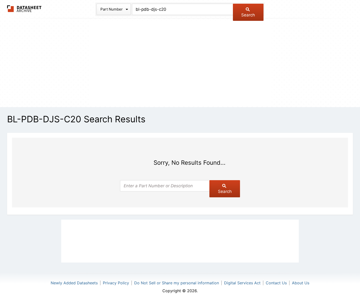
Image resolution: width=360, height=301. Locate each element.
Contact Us (276, 282)
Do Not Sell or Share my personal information (176, 282)
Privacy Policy (116, 282)
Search (248, 15)
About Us (300, 282)
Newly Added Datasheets (74, 282)
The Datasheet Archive (24, 8)
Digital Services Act (242, 282)
